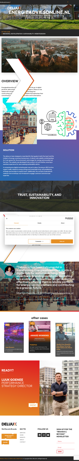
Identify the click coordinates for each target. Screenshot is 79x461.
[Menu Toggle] (61, 7)
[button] (68, 2)
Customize (38, 241)
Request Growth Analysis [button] (9, 436)
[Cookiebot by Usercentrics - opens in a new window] (66, 218)
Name (58, 439)
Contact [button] (33, 405)
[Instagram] (44, 435)
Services (22, 432)
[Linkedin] (40, 435)
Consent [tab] (16, 223)
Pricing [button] (5, 442)
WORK (22, 435)
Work (32, 323)
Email (58, 445)
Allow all (62, 241)
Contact (23, 442)
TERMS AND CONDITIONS (15, 458)
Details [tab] (39, 223)
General (8, 324)
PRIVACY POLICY (4, 458)
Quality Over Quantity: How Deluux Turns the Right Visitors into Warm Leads (13, 346)
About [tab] (62, 223)
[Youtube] (48, 435)
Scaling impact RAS (62, 344)
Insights (22, 437)
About (22, 439)
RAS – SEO (33, 344)
